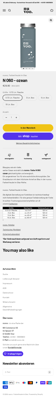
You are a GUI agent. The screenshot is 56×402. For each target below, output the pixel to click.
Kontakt (6, 297)
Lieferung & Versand (11, 279)
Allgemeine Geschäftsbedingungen (12, 308)
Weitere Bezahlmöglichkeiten (28, 143)
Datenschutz (8, 292)
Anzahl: (6, 112)
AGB (4, 288)
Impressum (7, 283)
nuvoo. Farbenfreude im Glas (15, 75)
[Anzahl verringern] (6, 117)
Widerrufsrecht (9, 302)
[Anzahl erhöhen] (16, 117)
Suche (5, 274)
